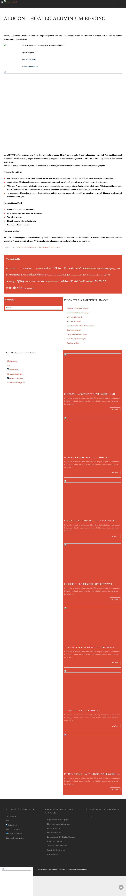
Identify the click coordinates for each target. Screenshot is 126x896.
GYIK (90, 816)
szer (58, 247)
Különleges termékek (73, 330)
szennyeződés (35, 281)
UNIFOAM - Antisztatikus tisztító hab (86, 457)
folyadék (85, 268)
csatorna (33, 269)
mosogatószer (74, 275)
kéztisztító (60, 275)
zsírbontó (90, 281)
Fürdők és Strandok (16, 378)
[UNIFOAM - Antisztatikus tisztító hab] (92, 436)
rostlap (92, 275)
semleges (11, 281)
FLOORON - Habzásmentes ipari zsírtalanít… (90, 393)
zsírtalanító (14, 287)
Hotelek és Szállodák (14, 374)
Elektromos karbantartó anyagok (77, 313)
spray (53, 247)
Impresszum (42, 869)
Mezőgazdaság (12, 361)
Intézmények (13, 369)
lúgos (67, 274)
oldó (87, 274)
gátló (112, 268)
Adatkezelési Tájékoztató (58, 869)
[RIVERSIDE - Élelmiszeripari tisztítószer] (92, 562)
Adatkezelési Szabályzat (78, 869)
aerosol (20, 247)
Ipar (8, 365)
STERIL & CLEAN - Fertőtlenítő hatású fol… (90, 647)
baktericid (27, 268)
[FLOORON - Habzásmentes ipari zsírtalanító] (92, 372)
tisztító (63, 280)
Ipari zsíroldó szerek (73, 321)
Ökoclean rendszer (72, 343)
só (53, 281)
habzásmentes (13, 274)
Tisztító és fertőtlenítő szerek (76, 334)
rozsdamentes (98, 275)
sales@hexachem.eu (30, 66)
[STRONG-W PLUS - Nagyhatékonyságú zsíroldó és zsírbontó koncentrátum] (92, 752)
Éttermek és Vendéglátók (16, 382)
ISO (89, 820)
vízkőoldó (79, 281)
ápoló (31, 288)
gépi (115, 269)
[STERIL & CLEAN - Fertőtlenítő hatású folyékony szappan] (92, 626)
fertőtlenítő (74, 268)
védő (70, 281)
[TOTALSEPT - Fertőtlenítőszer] (92, 689)
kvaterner (50, 275)
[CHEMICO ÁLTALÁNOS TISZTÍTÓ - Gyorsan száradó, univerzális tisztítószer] (92, 499)
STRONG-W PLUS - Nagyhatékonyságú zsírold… (92, 773)
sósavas (56, 281)
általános (26, 288)
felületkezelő (30, 247)
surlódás (27, 281)
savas (107, 274)
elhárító (47, 268)
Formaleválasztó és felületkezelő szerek (80, 326)
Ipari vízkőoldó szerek (74, 317)
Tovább (115, 409)
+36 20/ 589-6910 (29, 59)
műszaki (81, 275)
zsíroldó (100, 280)
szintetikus (49, 281)
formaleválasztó (94, 268)
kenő (28, 274)
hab (118, 268)
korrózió (46, 247)
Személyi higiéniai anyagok (76, 338)
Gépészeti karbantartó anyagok (77, 308)
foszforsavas (105, 268)
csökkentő (39, 268)
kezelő (39, 247)
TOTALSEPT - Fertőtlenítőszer (82, 710)
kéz (55, 275)
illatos (23, 274)
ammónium (20, 269)
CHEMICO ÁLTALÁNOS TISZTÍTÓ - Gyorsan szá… (91, 520)
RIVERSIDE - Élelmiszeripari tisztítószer (88, 583)
